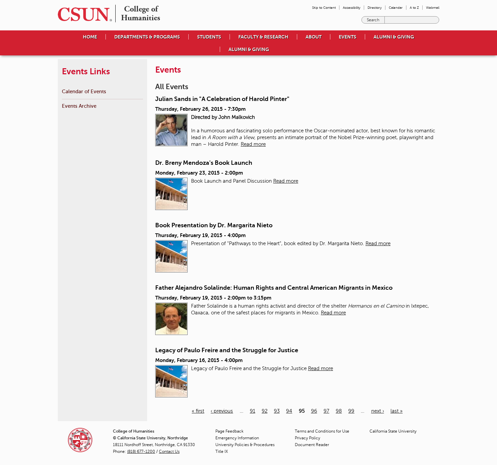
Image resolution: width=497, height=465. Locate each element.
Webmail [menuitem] (432, 7)
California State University (393, 431)
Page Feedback (229, 431)
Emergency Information (237, 438)
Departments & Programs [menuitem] (147, 37)
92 (264, 411)
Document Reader (312, 444)
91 (252, 411)
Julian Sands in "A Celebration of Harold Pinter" (222, 99)
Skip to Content (324, 7)
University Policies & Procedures (245, 444)
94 (289, 411)
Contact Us (169, 451)
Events (347, 37)
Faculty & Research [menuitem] (263, 37)
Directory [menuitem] (375, 7)
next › (377, 411)
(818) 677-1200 (141, 451)
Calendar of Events (84, 91)
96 (314, 411)
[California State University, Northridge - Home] (83, 14)
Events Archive (79, 106)
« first (198, 411)
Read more (253, 144)
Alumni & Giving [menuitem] (394, 37)
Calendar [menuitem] (396, 7)
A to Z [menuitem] (414, 7)
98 (339, 411)
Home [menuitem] (90, 37)
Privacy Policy (307, 438)
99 (351, 411)
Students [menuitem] (209, 37)
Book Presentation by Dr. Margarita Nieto (214, 225)
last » (396, 411)
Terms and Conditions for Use (322, 431)
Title (221, 451)
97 (326, 411)
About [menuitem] (314, 37)
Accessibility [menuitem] (351, 7)
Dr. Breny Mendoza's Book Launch (203, 162)
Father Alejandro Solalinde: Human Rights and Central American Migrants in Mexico (274, 287)
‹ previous (222, 411)
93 (277, 411)
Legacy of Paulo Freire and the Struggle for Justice (226, 350)
